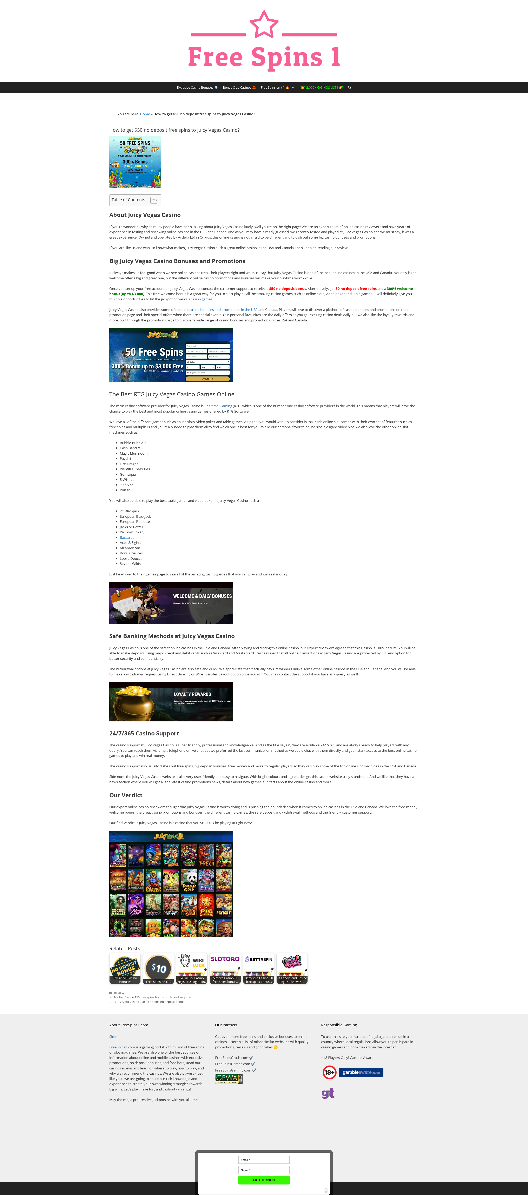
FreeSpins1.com (122, 1047)
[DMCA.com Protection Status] (158, 1171)
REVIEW (119, 993)
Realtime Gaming (218, 405)
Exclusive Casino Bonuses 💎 (197, 87)
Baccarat (127, 537)
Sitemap (116, 1036)
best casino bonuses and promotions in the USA (220, 309)
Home (145, 114)
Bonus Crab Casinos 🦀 (239, 87)
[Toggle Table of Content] (152, 200)
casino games (201, 299)
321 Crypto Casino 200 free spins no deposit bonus (149, 1002)
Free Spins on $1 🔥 (275, 87)
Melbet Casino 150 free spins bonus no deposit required (153, 997)
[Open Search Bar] (350, 87)
